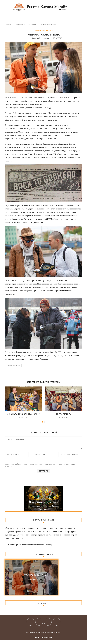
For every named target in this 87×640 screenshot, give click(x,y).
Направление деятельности (26, 24)
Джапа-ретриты (63, 414)
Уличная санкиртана (13, 365)
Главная (8, 24)
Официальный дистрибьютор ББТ (23, 414)
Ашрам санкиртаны (41, 38)
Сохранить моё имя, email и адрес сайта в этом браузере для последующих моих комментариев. (40, 465)
